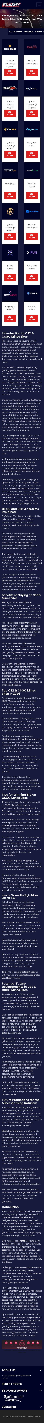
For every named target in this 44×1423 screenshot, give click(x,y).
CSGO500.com (27, 718)
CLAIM (10, 73)
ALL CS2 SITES (15, 31)
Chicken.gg (7, 759)
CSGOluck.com (9, 739)
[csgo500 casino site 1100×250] (22, 1344)
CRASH (38, 31)
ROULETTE (28, 31)
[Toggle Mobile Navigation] (39, 4)
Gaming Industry (24, 1103)
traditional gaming (19, 519)
